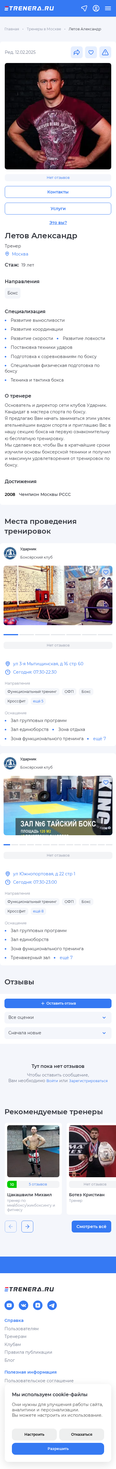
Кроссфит (16, 701)
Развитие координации (37, 329)
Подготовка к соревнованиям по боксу (54, 356)
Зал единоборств (30, 729)
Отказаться (81, 1434)
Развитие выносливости (38, 320)
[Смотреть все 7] (58, 595)
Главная (11, 29)
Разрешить (58, 1448)
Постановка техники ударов (42, 347)
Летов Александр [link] (85, 29)
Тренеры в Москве (44, 29)
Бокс (86, 691)
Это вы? (58, 222)
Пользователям (21, 1328)
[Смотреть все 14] (58, 805)
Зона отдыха (71, 729)
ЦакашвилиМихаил (29, 1194)
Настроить (34, 1434)
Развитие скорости (32, 338)
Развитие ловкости (84, 338)
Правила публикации (28, 1352)
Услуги (58, 208)
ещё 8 (38, 911)
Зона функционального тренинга (47, 738)
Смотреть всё (91, 1226)
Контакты (58, 192)
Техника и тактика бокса (37, 380)
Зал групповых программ (39, 720)
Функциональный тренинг (32, 691)
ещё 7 (99, 738)
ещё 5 (38, 701)
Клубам (12, 1344)
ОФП (69, 691)
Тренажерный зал (30, 957)
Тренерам (15, 1336)
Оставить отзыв (61, 1003)
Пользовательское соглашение (39, 1380)
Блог (9, 1360)
